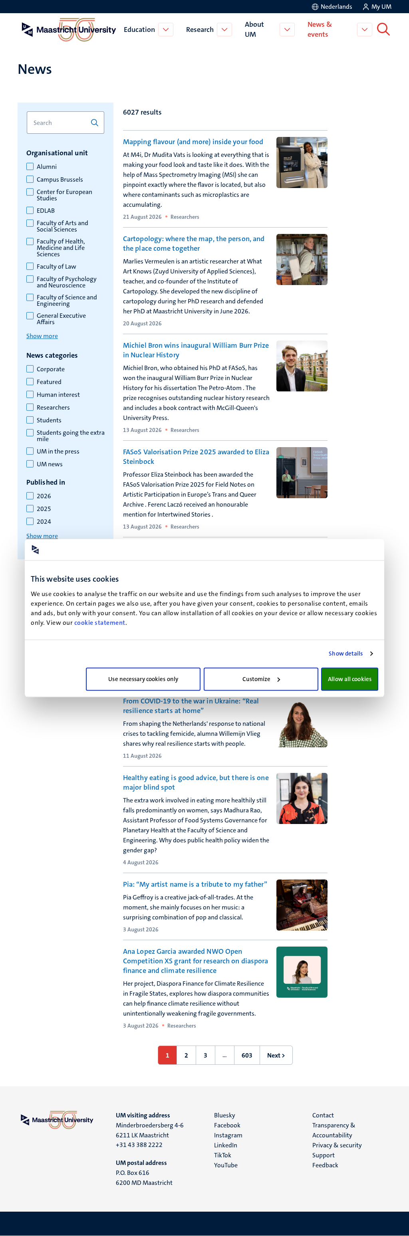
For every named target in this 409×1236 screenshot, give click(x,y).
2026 (44, 496)
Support (323, 1155)
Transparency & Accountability (333, 1130)
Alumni (47, 167)
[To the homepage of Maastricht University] (69, 29)
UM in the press (58, 451)
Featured (49, 382)
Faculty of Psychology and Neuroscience (67, 282)
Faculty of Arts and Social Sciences (62, 226)
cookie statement (99, 622)
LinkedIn (225, 1145)
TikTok (222, 1155)
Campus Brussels (60, 179)
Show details (346, 654)
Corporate (51, 369)
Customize (256, 679)
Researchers (53, 407)
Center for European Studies (64, 195)
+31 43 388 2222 (139, 1145)
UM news (50, 464)
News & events (320, 29)
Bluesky (224, 1115)
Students (49, 420)
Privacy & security (337, 1145)
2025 (44, 509)
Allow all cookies (349, 679)
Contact (323, 1115)
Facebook (227, 1125)
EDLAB (46, 211)
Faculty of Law (56, 266)
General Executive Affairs (61, 319)
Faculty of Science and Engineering (67, 300)
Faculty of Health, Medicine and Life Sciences (61, 248)
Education (139, 29)
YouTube (226, 1165)
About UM (254, 29)
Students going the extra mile (71, 436)
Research (200, 29)
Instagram (228, 1135)
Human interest (58, 395)
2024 (44, 522)
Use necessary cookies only (143, 679)
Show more (42, 336)
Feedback (325, 1165)
